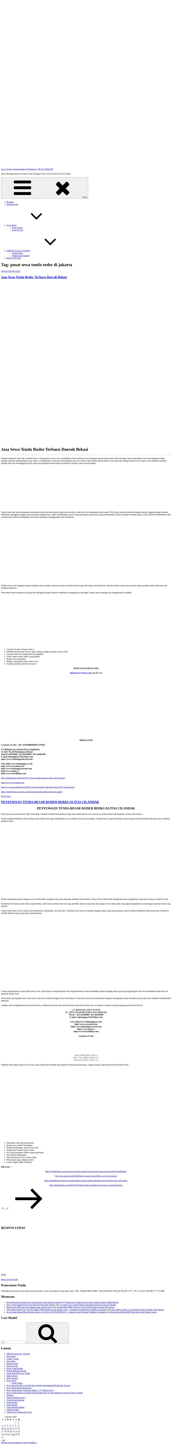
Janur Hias (10, 1361)
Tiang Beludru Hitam (15, 1407)
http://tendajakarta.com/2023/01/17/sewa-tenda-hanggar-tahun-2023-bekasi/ (33, 778)
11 (5, 1428)
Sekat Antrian (12, 1378)
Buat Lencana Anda (9, 1279)
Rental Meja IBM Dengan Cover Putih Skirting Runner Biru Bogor (86, 1307)
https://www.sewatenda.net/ (12, 782)
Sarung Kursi (12, 1376)
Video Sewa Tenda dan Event (19, 1412)
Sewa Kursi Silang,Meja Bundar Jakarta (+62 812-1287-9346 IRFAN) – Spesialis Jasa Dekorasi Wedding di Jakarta (55, 1312)
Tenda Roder (17, 253)
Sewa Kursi (11, 225)
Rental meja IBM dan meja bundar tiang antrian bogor (29, 1307)
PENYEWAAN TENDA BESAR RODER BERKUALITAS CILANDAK (50, 802)
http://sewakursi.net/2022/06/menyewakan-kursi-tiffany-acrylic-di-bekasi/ (86, 1176)
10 (2, 1428)
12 (8, 1428)
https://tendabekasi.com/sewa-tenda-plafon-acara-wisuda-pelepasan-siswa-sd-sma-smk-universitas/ (86, 1180)
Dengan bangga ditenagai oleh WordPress (19, 1442)
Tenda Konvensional (20, 256)
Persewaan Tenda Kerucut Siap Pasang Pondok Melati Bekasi (92, 1302)
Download (10, 1356)
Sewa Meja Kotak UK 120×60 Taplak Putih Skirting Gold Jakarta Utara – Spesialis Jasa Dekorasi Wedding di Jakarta (56, 1310)
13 (11, 1428)
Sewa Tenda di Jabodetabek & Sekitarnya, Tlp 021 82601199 (27, 169)
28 (13, 1434)
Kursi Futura (17, 227)
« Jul (3, 1440)
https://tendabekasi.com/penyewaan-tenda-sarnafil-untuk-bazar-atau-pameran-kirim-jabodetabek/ (86, 1171)
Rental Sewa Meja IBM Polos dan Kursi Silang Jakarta (133, 1312)
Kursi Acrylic (17, 230)
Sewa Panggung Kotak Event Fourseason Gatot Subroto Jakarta (33, 1302)
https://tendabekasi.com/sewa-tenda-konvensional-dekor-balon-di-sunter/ (31, 792)
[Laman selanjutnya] (29, 1208)
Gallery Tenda (12, 1359)
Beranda (10, 202)
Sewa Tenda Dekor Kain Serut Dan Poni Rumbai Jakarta (30, 1305)
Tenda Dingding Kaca (15, 1397)
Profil (3, 1274)
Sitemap (9, 1395)
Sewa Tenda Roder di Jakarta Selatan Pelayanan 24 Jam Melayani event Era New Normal (44, 1393)
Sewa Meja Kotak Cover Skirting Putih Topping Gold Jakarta (137, 1310)
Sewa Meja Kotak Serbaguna (18, 1388)
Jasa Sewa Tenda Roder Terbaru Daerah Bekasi (34, 277)
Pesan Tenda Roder (14, 1368)
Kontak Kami (12, 204)
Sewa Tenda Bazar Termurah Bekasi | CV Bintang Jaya (30, 1390)
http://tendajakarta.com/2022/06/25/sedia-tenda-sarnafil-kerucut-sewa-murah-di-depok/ (86, 1185)
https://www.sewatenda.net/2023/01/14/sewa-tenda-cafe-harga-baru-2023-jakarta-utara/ (38, 787)
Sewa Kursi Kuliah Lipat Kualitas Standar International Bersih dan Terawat (38, 1385)
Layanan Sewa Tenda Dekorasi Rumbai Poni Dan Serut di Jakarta (88, 1305)
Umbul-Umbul (12, 1410)
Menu (85, 197)
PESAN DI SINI (13, 258)
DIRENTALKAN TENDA (18, 251)
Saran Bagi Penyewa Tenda (18, 1373)
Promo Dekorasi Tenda (16, 1371)
